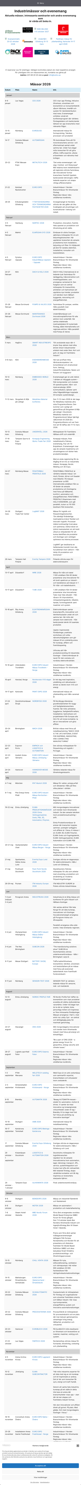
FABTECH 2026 (38, 1341)
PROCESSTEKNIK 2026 (41, 1312)
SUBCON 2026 (38, 947)
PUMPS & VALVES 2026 (41, 304)
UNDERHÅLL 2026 (39, 432)
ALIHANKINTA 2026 (40, 1183)
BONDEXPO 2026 (39, 1199)
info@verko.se (54, 75)
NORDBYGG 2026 (39, 701)
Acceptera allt (40, 1466)
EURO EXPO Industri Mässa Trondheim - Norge (40, 667)
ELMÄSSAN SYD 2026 (41, 232)
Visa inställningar (40, 1477)
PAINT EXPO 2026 (39, 692)
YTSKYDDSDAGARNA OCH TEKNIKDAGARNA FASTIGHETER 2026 (41, 204)
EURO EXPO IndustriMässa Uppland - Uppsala (41, 259)
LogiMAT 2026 (38, 511)
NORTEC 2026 (38, 223)
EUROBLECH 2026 (39, 1329)
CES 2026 (36, 101)
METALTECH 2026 (39, 162)
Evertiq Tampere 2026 (41, 559)
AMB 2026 (36, 1122)
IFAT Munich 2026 (39, 783)
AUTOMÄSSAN (38, 140)
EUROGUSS (37, 131)
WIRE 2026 (36, 573)
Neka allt (40, 1472)
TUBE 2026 (37, 590)
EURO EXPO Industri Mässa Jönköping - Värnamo (40, 757)
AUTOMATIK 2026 (39, 1099)
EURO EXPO (37, 187)
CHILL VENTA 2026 (40, 1260)
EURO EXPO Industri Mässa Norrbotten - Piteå (40, 795)
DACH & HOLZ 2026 (40, 272)
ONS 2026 (36, 1027)
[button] (78, 1446)
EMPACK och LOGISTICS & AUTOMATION (38, 748)
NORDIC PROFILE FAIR (41, 997)
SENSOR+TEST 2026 (40, 981)
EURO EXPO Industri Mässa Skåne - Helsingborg (40, 934)
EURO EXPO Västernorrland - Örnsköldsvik (38, 1280)
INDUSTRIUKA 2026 (40, 897)
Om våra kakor (34, 1482)
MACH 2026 (37, 728)
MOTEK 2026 (37, 1206)
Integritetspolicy (45, 1482)
